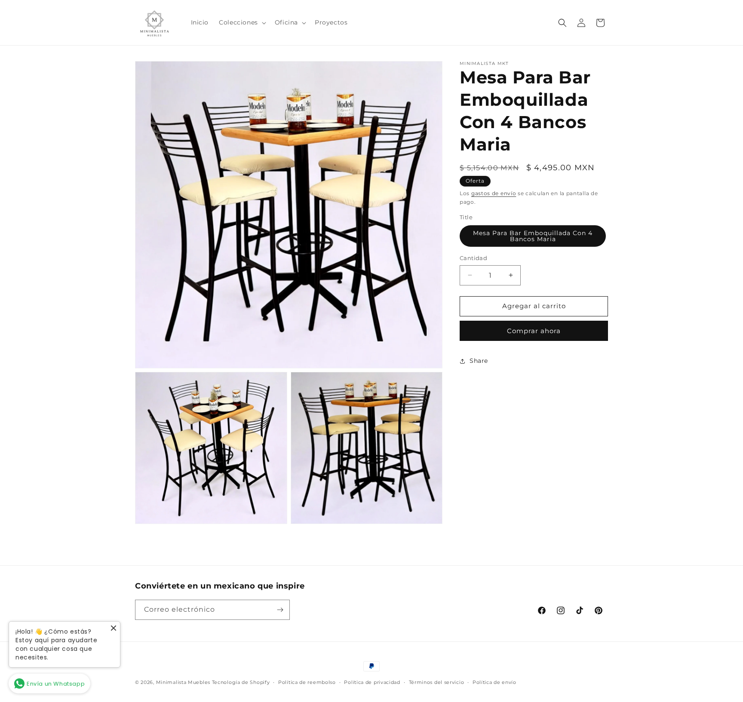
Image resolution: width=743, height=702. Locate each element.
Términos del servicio (436, 682)
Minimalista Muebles (183, 682)
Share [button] (479, 361)
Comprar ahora (534, 331)
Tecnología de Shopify (241, 682)
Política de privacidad (372, 682)
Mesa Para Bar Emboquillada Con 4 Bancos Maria (533, 236)
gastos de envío (493, 193)
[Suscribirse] (279, 610)
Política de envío (494, 682)
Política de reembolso (307, 682)
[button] (242, 22)
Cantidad (473, 257)
